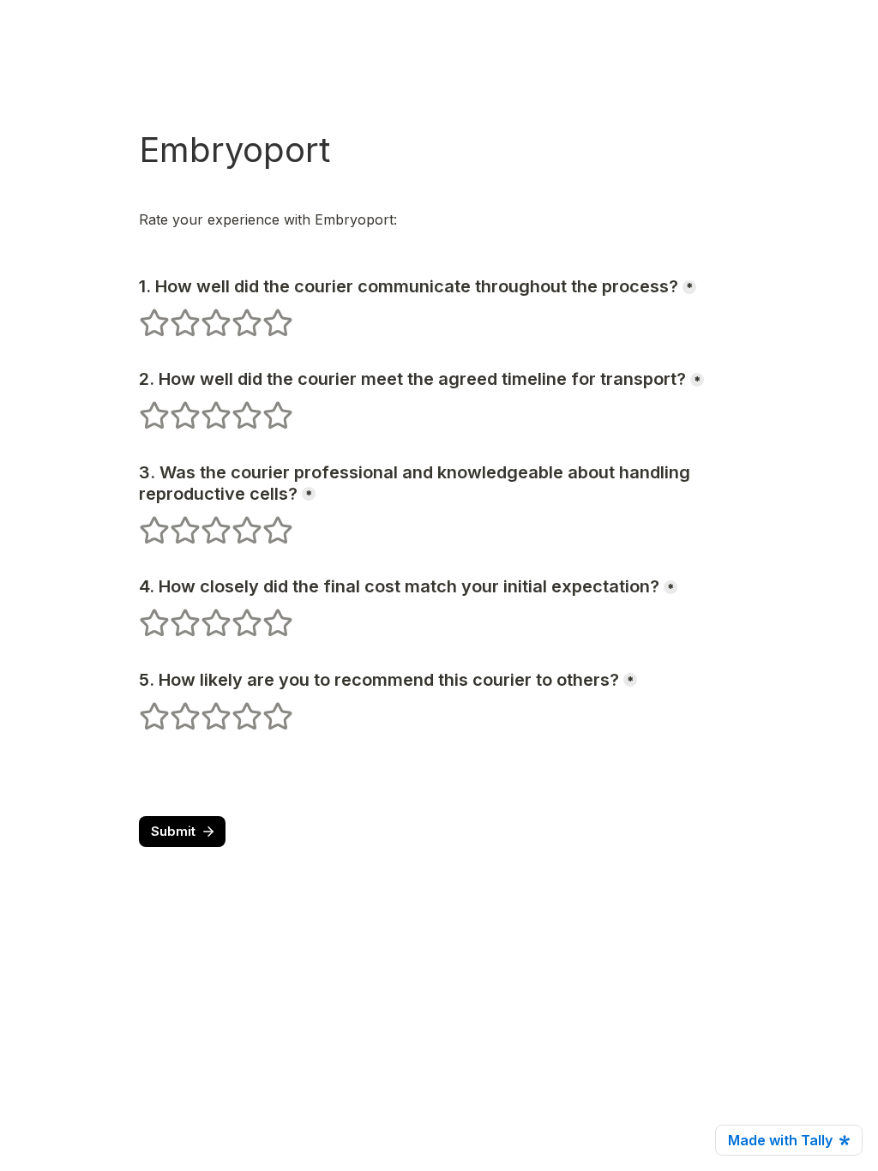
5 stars (266, 315)
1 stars (143, 315)
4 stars (236, 315)
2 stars (174, 315)
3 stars (205, 315)
